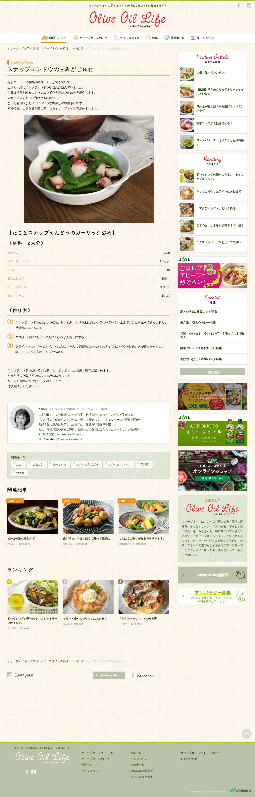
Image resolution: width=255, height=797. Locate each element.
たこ (19, 464)
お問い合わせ (189, 758)
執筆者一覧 (178, 37)
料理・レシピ (57, 37)
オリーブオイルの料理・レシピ (60, 48)
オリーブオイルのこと (93, 37)
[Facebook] (238, 5)
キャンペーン (205, 37)
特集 (155, 37)
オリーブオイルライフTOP (98, 752)
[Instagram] (249, 5)
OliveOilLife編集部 (212, 575)
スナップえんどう (87, 464)
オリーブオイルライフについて (200, 752)
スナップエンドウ (119, 464)
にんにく (37, 464)
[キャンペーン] (212, 396)
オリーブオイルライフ (21, 48)
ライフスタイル (130, 37)
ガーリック (59, 464)
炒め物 (20, 473)
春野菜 (144, 464)
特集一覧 (136, 752)
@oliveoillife (109, 675)
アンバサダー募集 (141, 776)
